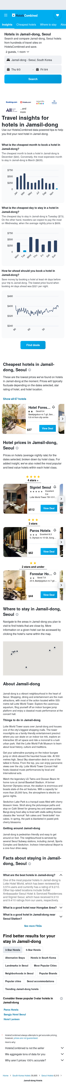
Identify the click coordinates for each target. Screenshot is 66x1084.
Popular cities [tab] (13, 981)
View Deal (47, 428)
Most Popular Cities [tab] (45, 965)
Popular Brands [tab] (48, 973)
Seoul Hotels (47, 1075)
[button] (5, 15)
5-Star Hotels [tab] (33, 950)
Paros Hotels (11, 1009)
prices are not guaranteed (26, 1037)
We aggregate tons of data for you (25, 1054)
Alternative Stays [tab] (15, 957)
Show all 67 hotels (14, 399)
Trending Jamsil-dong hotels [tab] (22, 989)
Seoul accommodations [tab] (40, 981)
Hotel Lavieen (12, 1019)
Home (5, 1075)
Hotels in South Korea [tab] (43, 957)
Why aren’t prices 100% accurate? (25, 1060)
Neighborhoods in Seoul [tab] (19, 973)
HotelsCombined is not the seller (24, 1048)
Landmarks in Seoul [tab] (16, 965)
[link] (33, 345)
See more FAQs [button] (33, 925)
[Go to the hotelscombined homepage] (25, 15)
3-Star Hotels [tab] (12, 950)
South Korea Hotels (21, 1075)
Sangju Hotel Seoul (15, 1014)
